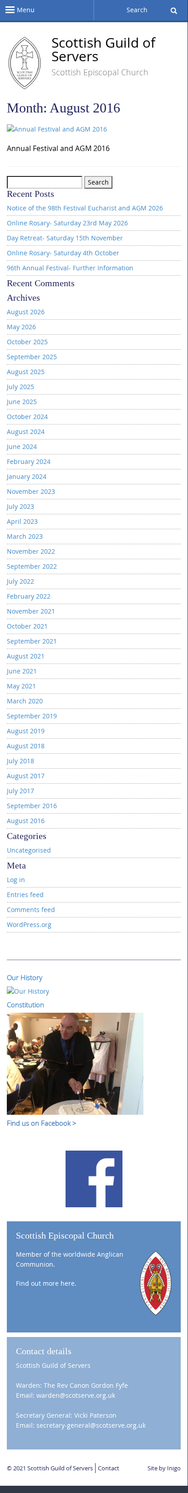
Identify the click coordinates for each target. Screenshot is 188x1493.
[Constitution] (75, 1063)
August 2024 (26, 431)
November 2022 (31, 551)
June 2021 (22, 671)
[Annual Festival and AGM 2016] (57, 131)
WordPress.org (29, 924)
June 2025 (22, 401)
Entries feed (25, 894)
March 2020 (25, 701)
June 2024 (22, 446)
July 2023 (20, 506)
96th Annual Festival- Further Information (70, 267)
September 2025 (32, 356)
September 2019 (32, 716)
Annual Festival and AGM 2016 (58, 148)
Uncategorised (29, 850)
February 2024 (29, 461)
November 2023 (31, 491)
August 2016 (26, 820)
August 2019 (26, 731)
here (68, 1283)
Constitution (25, 1004)
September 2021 (32, 641)
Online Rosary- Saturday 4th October (63, 253)
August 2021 (26, 656)
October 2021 (27, 626)
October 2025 (27, 341)
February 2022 (29, 596)
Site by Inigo (164, 1468)
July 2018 (20, 760)
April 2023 (22, 521)
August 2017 (26, 775)
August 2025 (26, 371)
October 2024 (27, 416)
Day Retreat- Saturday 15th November (65, 238)
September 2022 (32, 566)
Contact (108, 1468)
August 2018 (26, 746)
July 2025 (20, 386)
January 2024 (26, 476)
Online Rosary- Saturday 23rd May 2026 (67, 223)
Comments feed (31, 909)
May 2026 (21, 326)
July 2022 (20, 581)
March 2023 (25, 536)
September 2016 (32, 805)
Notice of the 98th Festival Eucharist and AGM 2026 (85, 208)
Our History (24, 977)
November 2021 (31, 611)
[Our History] (28, 990)
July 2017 (20, 790)
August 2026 (26, 311)
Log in (16, 879)
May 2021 (21, 686)
